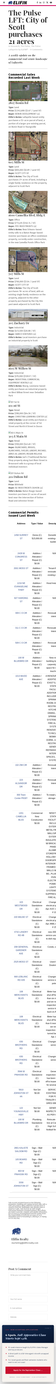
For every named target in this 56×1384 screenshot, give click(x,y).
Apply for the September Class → (28, 1370)
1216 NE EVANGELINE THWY (21, 586)
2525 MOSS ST (21, 962)
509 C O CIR (21, 643)
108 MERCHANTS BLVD (21, 994)
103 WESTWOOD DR (21, 905)
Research (15, 46)
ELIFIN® (24, 49)
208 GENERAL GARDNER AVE (21, 950)
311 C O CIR (21, 628)
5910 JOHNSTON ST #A (21, 1093)
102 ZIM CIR (21, 765)
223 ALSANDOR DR (21, 783)
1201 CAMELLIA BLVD (21, 816)
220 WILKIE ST (21, 917)
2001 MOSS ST (21, 568)
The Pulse (25, 46)
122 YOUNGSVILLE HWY (21, 1111)
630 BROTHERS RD (21, 1045)
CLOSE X (48, 1328)
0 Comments (36, 49)
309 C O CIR (21, 613)
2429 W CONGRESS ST (21, 556)
